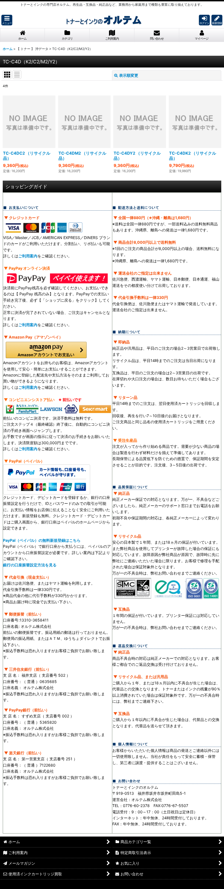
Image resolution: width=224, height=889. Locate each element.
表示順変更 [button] (128, 75)
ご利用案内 (27, 256)
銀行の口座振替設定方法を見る (30, 565)
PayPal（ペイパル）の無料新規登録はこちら (42, 540)
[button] (6, 20)
